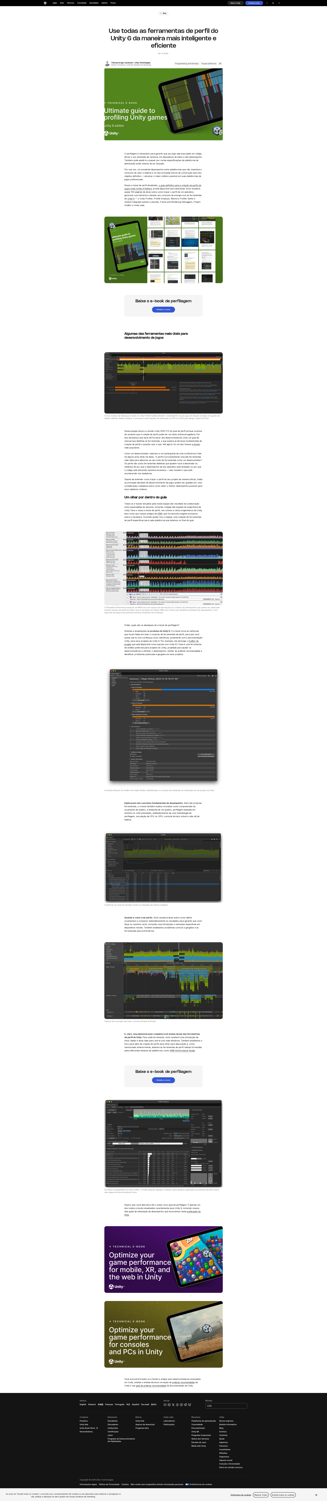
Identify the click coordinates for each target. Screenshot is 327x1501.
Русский (145, 1404)
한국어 (153, 1404)
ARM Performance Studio (182, 1050)
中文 (128, 1404)
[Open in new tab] (96, 1428)
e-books (196, 444)
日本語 (100, 1404)
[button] (235, 3)
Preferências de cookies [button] (201, 1484)
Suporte (104, 3)
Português (119, 1404)
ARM (159, 513)
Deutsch (92, 1404)
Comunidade (81, 3)
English (83, 1404)
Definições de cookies (241, 1495)
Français (109, 1404)
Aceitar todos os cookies (283, 1495)
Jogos (54, 3)
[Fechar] (316, 1495)
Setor (62, 3)
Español (135, 1404)
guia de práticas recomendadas (151, 1385)
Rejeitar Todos (261, 1495)
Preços (113, 3)
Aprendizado (93, 3)
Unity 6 (131, 198)
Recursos (70, 3)
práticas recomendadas (183, 1382)
